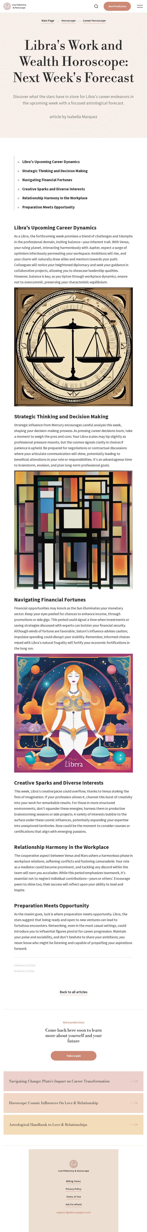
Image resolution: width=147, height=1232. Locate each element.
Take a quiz (73, 1055)
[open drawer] (139, 6)
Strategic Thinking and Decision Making (55, 170)
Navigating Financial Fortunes (47, 179)
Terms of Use (73, 1196)
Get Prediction (117, 6)
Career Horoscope (94, 20)
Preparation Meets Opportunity (48, 207)
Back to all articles (73, 992)
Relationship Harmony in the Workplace (54, 198)
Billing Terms (73, 1181)
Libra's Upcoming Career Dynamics (51, 161)
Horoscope (68, 20)
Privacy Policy (73, 1189)
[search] (96, 6)
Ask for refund (74, 1204)
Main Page (48, 20)
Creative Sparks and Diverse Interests (53, 189)
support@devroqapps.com (73, 1212)
